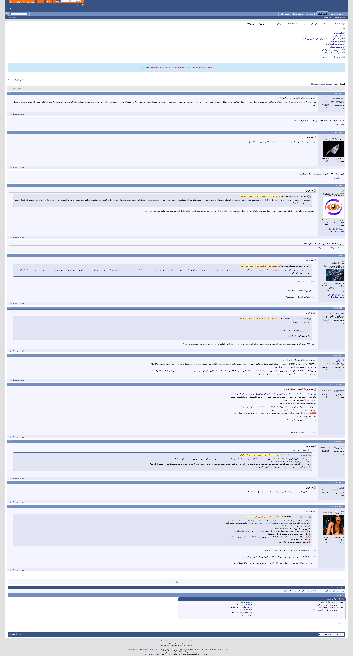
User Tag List (339, 595)
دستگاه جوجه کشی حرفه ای (332, 50)
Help (48, 2)
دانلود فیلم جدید (337, 36)
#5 (9, 308)
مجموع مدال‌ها (338, 231)
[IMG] (247, 607)
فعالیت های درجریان (337, 14)
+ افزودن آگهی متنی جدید (332, 57)
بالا (10, 634)
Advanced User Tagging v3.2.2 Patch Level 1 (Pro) (161, 649)
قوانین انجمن (145, 67)
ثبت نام (40, 2)
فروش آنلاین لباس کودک (333, 52)
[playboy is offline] (333, 525)
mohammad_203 (327, 248)
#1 (9, 93)
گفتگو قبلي (181, 582)
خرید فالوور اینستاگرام (334, 44)
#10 (10, 506)
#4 (9, 255)
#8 (9, 441)
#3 (9, 185)
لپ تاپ (325, 24)
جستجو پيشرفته (13, 17)
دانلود (20, 634)
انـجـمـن (334, 24)
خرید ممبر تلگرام (336, 47)
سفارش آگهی (284, 14)
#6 (9, 355)
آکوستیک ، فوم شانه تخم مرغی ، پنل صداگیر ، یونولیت (323, 39)
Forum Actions (340, 17)
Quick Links (328, 17)
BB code (247, 602)
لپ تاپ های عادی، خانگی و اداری (288, 24)
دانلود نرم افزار (297, 14)
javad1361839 (338, 125)
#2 (9, 132)
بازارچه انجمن (310, 14)
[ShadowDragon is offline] (335, 275)
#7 (9, 384)
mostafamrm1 (339, 178)
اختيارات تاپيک (16, 88)
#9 (9, 482)
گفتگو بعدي (172, 582)
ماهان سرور (338, 33)
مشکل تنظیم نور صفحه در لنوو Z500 (324, 84)
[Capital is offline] (333, 207)
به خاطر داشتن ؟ (77, 5)
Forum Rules (247, 616)
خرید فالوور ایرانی (336, 41)
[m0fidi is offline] (333, 149)
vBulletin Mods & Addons (188, 649)
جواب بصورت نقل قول (17, 114)
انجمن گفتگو (322, 14)
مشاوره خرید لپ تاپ (311, 24)
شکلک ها (249, 605)
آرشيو (14, 634)
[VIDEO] (248, 610)
